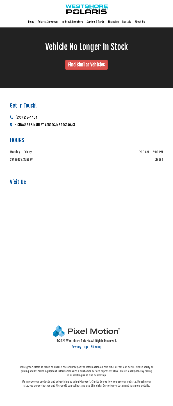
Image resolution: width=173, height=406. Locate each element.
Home (31, 21)
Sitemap (96, 347)
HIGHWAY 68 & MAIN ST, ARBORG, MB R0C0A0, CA (45, 125)
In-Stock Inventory (72, 21)
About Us (140, 21)
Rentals (126, 21)
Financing (113, 21)
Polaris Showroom (48, 21)
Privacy (76, 347)
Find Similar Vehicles (86, 65)
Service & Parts (95, 21)
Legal (86, 347)
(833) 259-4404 (26, 117)
